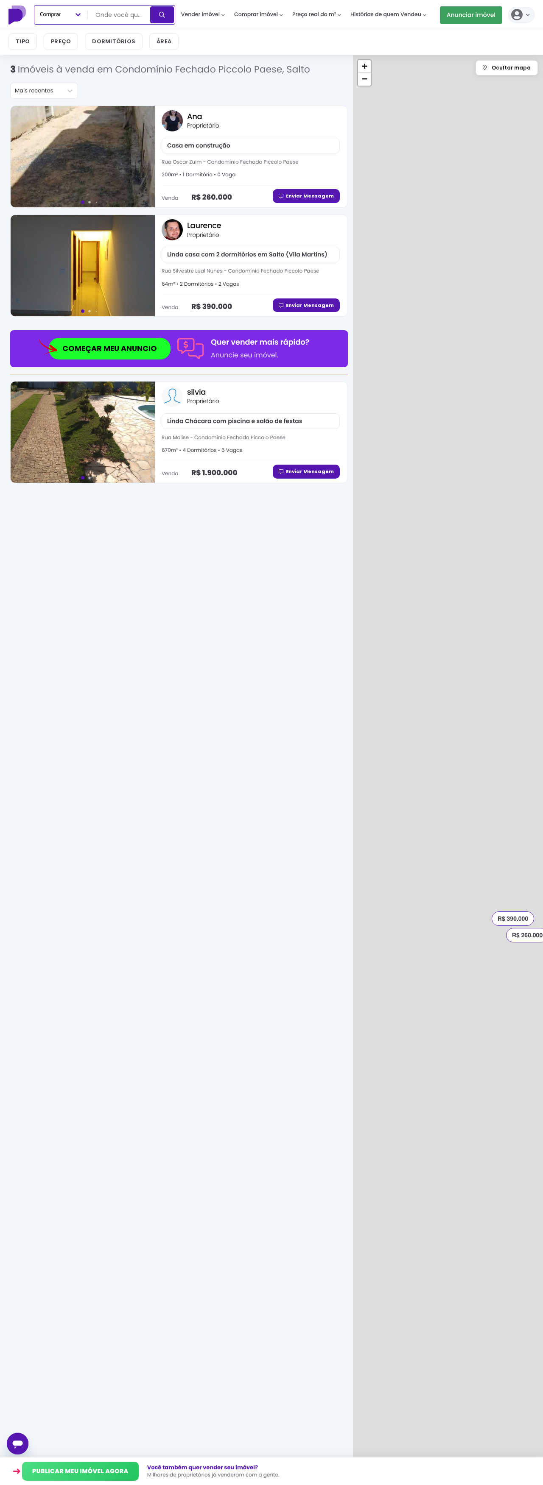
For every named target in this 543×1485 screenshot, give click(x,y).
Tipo (23, 41)
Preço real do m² (314, 14)
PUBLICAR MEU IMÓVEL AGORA (80, 1471)
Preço (61, 41)
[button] (364, 66)
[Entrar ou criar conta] (521, 15)
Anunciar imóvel (471, 15)
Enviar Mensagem (310, 195)
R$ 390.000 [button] (513, 918)
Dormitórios (113, 41)
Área (164, 41)
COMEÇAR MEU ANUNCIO (109, 348)
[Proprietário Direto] (18, 14)
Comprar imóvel (256, 14)
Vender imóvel (200, 14)
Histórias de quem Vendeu (385, 14)
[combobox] (119, 14)
